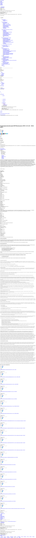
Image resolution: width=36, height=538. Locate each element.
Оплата (2, 157)
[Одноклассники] (1, 133)
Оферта (1, 519)
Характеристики (4, 156)
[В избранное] (1, 366)
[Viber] (4, 133)
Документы (1, 518)
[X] (3, 133)
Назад (4, 103)
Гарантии (3, 158)
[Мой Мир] (2, 133)
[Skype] (6, 133)
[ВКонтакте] (0, 133)
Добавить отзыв (2, 171)
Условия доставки (2, 516)
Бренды (1, 515)
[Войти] (0, 90)
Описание (3, 155)
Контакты (1, 517)
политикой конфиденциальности (12, 521)
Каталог (1, 514)
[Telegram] (7, 133)
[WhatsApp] (5, 133)
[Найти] (0, 71)
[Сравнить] (1, 132)
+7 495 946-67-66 (2, 6)
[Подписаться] (0, 520)
